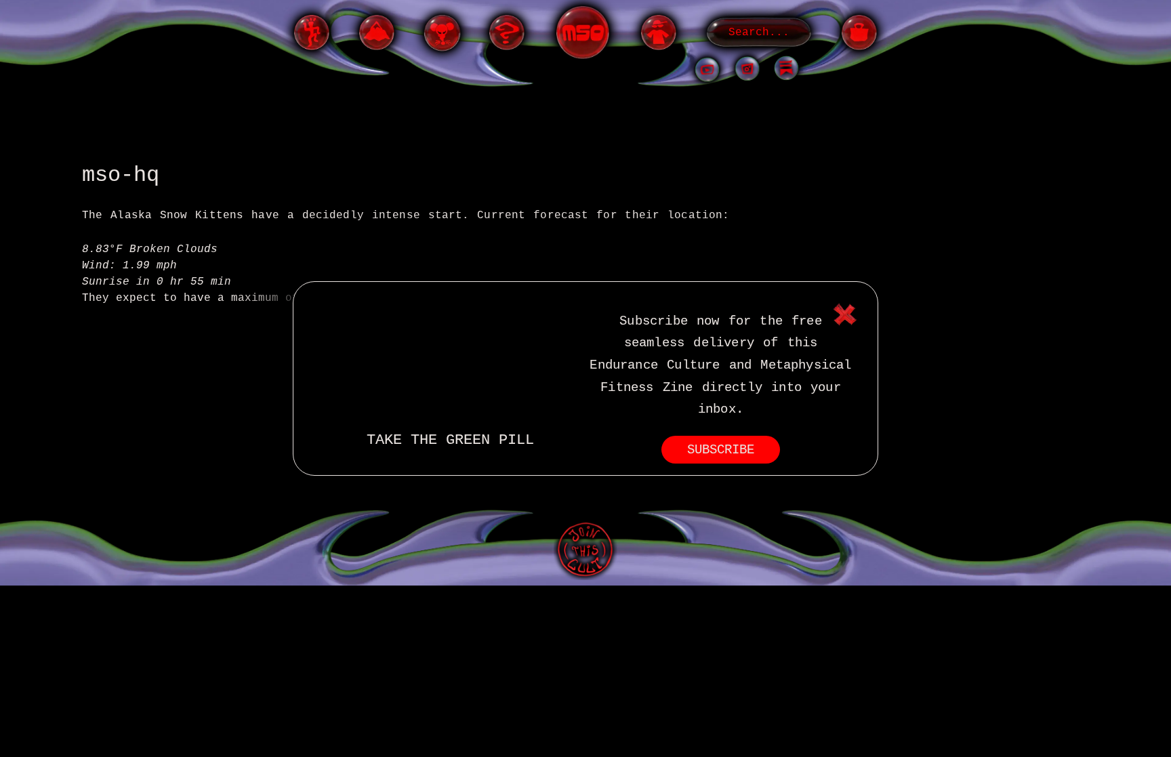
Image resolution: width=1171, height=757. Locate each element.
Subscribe (720, 450)
